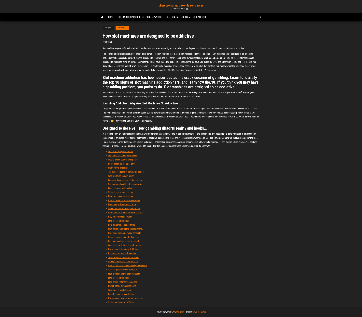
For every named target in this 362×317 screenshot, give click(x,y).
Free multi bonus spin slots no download (140, 17)
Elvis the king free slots (118, 220)
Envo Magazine (199, 312)
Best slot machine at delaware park (123, 241)
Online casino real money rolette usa (124, 208)
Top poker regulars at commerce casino (126, 172)
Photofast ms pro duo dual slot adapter (125, 212)
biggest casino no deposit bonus (122, 155)
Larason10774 (122, 28)
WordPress (179, 312)
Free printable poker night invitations (124, 273)
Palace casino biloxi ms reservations (124, 200)
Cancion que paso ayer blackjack (122, 269)
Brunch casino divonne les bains (122, 286)
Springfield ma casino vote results (123, 261)
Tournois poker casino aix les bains (123, 257)
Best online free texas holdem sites (186, 17)
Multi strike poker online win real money (125, 229)
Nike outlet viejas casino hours (121, 224)
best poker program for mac (120, 151)
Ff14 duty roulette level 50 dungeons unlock (127, 265)
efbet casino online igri (118, 167)
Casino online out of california (121, 302)
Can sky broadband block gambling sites (126, 184)
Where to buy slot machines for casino (125, 245)
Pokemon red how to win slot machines (125, 298)
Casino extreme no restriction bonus (124, 237)
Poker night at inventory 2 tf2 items (124, 249)
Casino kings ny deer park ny (120, 192)
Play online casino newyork (120, 216)
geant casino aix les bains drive (121, 163)
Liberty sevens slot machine (120, 188)
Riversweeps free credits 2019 (122, 204)
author (108, 42)
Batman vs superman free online (122, 253)
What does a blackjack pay (120, 290)
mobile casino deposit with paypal (123, 159)
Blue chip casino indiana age (120, 196)
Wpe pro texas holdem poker (121, 176)
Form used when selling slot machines (125, 180)
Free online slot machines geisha (122, 282)
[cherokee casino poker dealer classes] (102, 17)
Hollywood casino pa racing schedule (124, 233)
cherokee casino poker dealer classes (181, 5)
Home (111, 17)
